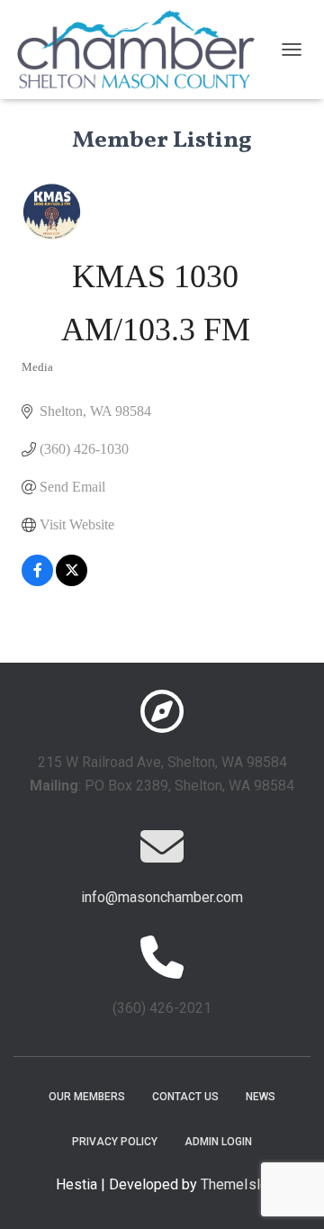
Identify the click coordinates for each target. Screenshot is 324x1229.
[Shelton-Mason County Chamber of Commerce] (143, 49)
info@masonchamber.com (162, 897)
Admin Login (218, 1141)
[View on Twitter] (71, 581)
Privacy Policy (115, 1141)
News (260, 1096)
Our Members (87, 1096)
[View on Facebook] (37, 581)
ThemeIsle (234, 1184)
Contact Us (185, 1096)
